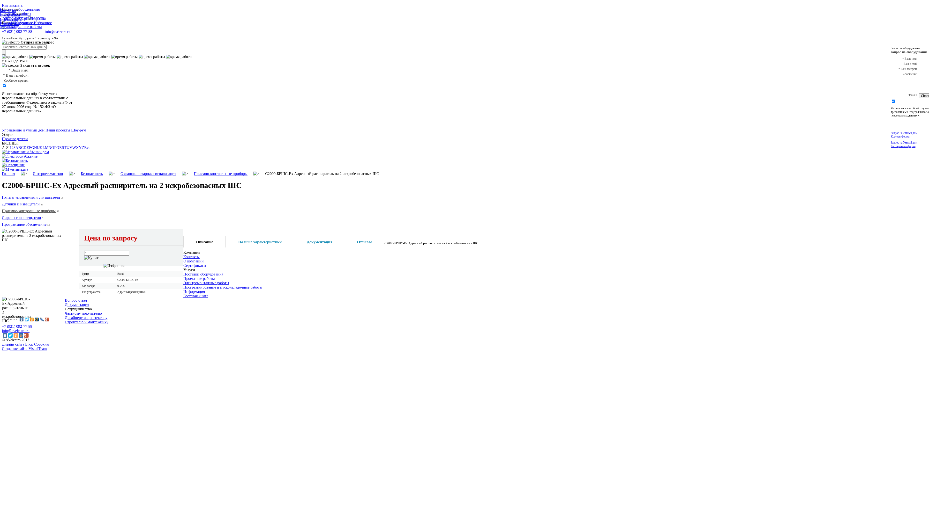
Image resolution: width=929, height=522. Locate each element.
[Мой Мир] (36, 319)
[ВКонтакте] (21, 319)
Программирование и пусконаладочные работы (222, 287)
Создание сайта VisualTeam (24, 349)
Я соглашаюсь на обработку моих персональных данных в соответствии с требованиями (35, 98)
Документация (77, 305)
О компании (193, 261)
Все (87, 147)
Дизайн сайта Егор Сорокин (25, 344)
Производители (15, 139)
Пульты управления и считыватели (31, 197)
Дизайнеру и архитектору (86, 318)
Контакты (191, 257)
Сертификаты (194, 265)
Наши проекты (57, 130)
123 (12, 147)
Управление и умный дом (23, 130)
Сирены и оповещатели (21, 218)
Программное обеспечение (24, 224)
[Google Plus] (47, 319)
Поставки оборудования (203, 274)
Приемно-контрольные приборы (29, 211)
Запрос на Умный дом (904, 134)
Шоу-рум (78, 130)
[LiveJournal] (42, 319)
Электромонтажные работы (206, 283)
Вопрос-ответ (76, 300)
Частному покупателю (83, 313)
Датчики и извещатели (21, 204)
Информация (194, 292)
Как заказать (12, 5)
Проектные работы (199, 278)
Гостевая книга (195, 296)
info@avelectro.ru (57, 32)
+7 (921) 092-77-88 (17, 326)
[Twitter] (26, 319)
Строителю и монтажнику (86, 322)
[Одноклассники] (31, 319)
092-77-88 (17, 31)
